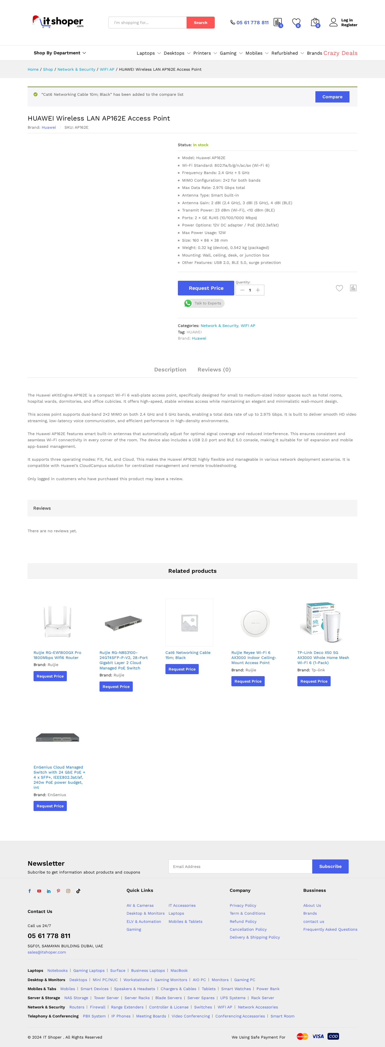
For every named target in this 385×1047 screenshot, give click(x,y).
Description (170, 369)
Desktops (78, 979)
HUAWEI (194, 332)
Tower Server (106, 997)
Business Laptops (148, 970)
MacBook (179, 970)
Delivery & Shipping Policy (255, 937)
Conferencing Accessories (240, 1016)
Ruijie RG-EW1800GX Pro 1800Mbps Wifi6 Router (57, 655)
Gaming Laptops (89, 970)
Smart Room (283, 1016)
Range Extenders (127, 1007)
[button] (353, 288)
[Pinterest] (58, 891)
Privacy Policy (243, 905)
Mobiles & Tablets (185, 921)
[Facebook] (29, 891)
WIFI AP (248, 325)
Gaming (134, 929)
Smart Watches (236, 988)
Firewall (97, 1007)
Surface (117, 970)
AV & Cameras (140, 905)
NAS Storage (76, 997)
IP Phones (120, 1016)
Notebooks (57, 970)
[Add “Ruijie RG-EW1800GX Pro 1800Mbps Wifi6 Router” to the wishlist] (59, 640)
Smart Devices (95, 988)
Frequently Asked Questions (330, 929)
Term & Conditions (247, 913)
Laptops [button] (146, 53)
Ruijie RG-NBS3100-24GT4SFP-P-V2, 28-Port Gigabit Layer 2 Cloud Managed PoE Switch (123, 660)
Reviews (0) (214, 369)
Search (200, 22)
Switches (203, 1007)
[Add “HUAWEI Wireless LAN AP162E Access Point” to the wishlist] (339, 288)
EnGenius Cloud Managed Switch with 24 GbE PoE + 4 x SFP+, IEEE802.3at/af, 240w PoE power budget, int (59, 777)
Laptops (176, 913)
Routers (76, 1007)
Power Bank (268, 988)
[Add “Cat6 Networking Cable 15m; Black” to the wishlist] (191, 640)
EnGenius (57, 794)
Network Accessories (258, 1007)
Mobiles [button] (253, 53)
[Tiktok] (78, 891)
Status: (185, 144)
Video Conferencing (191, 1016)
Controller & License (169, 1007)
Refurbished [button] (284, 53)
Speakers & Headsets (134, 988)
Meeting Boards (151, 1016)
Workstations (136, 979)
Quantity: (243, 282)
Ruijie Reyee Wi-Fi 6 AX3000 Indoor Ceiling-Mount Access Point (253, 657)
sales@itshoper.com (47, 952)
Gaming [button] (228, 53)
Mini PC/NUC (105, 979)
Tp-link (318, 670)
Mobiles (67, 988)
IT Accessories (182, 905)
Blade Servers (168, 997)
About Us (312, 905)
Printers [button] (202, 53)
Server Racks (137, 997)
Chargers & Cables (178, 988)
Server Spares (200, 997)
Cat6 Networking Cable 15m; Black (188, 655)
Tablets (209, 988)
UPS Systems (232, 997)
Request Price (206, 288)
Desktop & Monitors (146, 913)
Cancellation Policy (248, 929)
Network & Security (219, 325)
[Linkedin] (49, 891)
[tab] (170, 372)
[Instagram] (68, 891)
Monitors (220, 979)
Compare (332, 96)
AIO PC (199, 979)
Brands (314, 53)
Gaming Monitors (170, 979)
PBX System (94, 1016)
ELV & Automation (144, 921)
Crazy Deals (340, 52)
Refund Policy (243, 921)
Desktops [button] (174, 53)
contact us (313, 921)
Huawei (49, 127)
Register (349, 25)
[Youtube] (39, 891)
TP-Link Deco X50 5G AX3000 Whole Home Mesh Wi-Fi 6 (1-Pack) (323, 657)
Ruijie (53, 664)
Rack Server (262, 997)
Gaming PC (244, 979)
